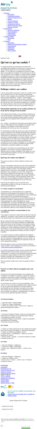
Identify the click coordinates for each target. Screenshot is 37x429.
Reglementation (5, 379)
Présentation (11, 38)
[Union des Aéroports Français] (11, 387)
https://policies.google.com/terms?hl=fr (11, 247)
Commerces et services (14, 24)
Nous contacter (12, 50)
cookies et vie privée (25, 426)
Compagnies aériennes (14, 16)
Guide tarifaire (11, 33)
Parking (10, 19)
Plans (9, 39)
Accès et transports (13, 21)
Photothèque (11, 49)
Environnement (12, 46)
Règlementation (12, 35)
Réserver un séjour (13, 27)
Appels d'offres (5, 381)
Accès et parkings (5, 376)
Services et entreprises (14, 30)
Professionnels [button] (8, 28)
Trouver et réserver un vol (15, 17)
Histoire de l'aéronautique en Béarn (17, 44)
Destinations (11, 14)
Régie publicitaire (12, 32)
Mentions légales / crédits (7, 383)
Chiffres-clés (11, 47)
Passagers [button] (6, 13)
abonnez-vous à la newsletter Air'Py (17, 394)
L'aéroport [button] (7, 41)
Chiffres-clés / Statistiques (8, 378)
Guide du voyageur (13, 22)
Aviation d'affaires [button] (9, 36)
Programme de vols (6, 368)
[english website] (20, 56)
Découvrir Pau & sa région (15, 25)
